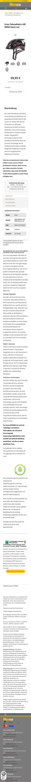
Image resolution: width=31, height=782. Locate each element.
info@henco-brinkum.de (10, 771)
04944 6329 (9, 778)
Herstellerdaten (10, 202)
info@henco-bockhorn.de (10, 755)
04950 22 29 (9, 769)
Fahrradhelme (16, 13)
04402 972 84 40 (11, 762)
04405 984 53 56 (10, 744)
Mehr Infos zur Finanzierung (15, 571)
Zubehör (11, 13)
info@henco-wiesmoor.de (10, 780)
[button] (23, 41)
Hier (4, 448)
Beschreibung (9, 199)
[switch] (3, 779)
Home (6, 13)
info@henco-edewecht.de (10, 746)
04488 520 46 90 (11, 734)
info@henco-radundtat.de (10, 764)
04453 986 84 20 (11, 753)
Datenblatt (8, 196)
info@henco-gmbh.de (17, 189)
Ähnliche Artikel (10, 206)
